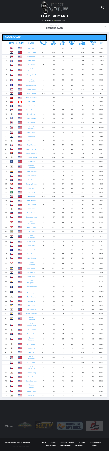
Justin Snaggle (31, 153)
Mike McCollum (31, 368)
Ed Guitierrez (31, 362)
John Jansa (31, 209)
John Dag (31, 305)
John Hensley (31, 200)
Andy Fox (31, 61)
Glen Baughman (31, 282)
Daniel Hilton (31, 391)
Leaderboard (54, 27)
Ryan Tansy (31, 192)
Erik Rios (31, 246)
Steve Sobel (31, 334)
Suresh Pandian (31, 339)
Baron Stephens (31, 357)
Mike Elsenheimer (31, 324)
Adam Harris (31, 89)
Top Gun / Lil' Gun (67, 442)
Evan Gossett (31, 52)
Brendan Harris (31, 157)
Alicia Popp (31, 377)
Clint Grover (31, 114)
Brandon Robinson (31, 166)
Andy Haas (31, 48)
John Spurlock (31, 381)
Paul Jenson (31, 330)
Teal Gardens (82, 43)
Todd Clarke (31, 231)
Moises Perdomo (31, 263)
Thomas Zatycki (31, 386)
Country (20, 43)
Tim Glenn (31, 102)
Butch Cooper (31, 254)
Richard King (31, 373)
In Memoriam (65, 445)
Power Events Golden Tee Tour (17, 443)
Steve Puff (31, 106)
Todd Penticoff (31, 172)
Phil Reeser (31, 268)
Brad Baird (31, 137)
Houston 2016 (48, 21)
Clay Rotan (31, 241)
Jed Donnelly (31, 309)
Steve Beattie (31, 250)
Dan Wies (31, 180)
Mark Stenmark (31, 70)
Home (44, 442)
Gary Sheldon (31, 145)
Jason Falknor (31, 149)
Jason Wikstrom (31, 236)
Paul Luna (31, 65)
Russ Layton (31, 227)
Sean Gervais (31, 93)
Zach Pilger (31, 272)
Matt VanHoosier (31, 222)
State (11, 43)
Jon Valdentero (31, 217)
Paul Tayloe (31, 56)
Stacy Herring (31, 258)
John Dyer (31, 188)
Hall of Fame (51, 445)
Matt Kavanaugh (31, 292)
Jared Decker (31, 276)
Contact (93, 445)
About (53, 442)
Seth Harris (31, 196)
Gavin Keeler (31, 297)
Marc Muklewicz (31, 80)
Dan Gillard (31, 132)
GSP (101, 43)
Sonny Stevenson (31, 127)
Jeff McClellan (31, 85)
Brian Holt (31, 141)
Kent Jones (31, 301)
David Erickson (31, 313)
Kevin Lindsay (31, 344)
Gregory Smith (31, 184)
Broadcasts (80, 445)
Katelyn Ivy (31, 395)
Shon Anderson (31, 287)
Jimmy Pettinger (31, 319)
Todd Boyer (31, 161)
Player (31, 43)
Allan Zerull (31, 118)
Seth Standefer (31, 97)
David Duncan (31, 110)
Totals (93, 42)
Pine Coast (53, 43)
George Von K (31, 75)
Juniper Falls (43, 43)
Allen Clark (31, 352)
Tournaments (95, 442)
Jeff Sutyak (31, 122)
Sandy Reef (72, 43)
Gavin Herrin (31, 213)
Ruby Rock (62, 43)
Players (82, 442)
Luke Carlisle (31, 205)
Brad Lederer (31, 176)
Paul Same (31, 348)
